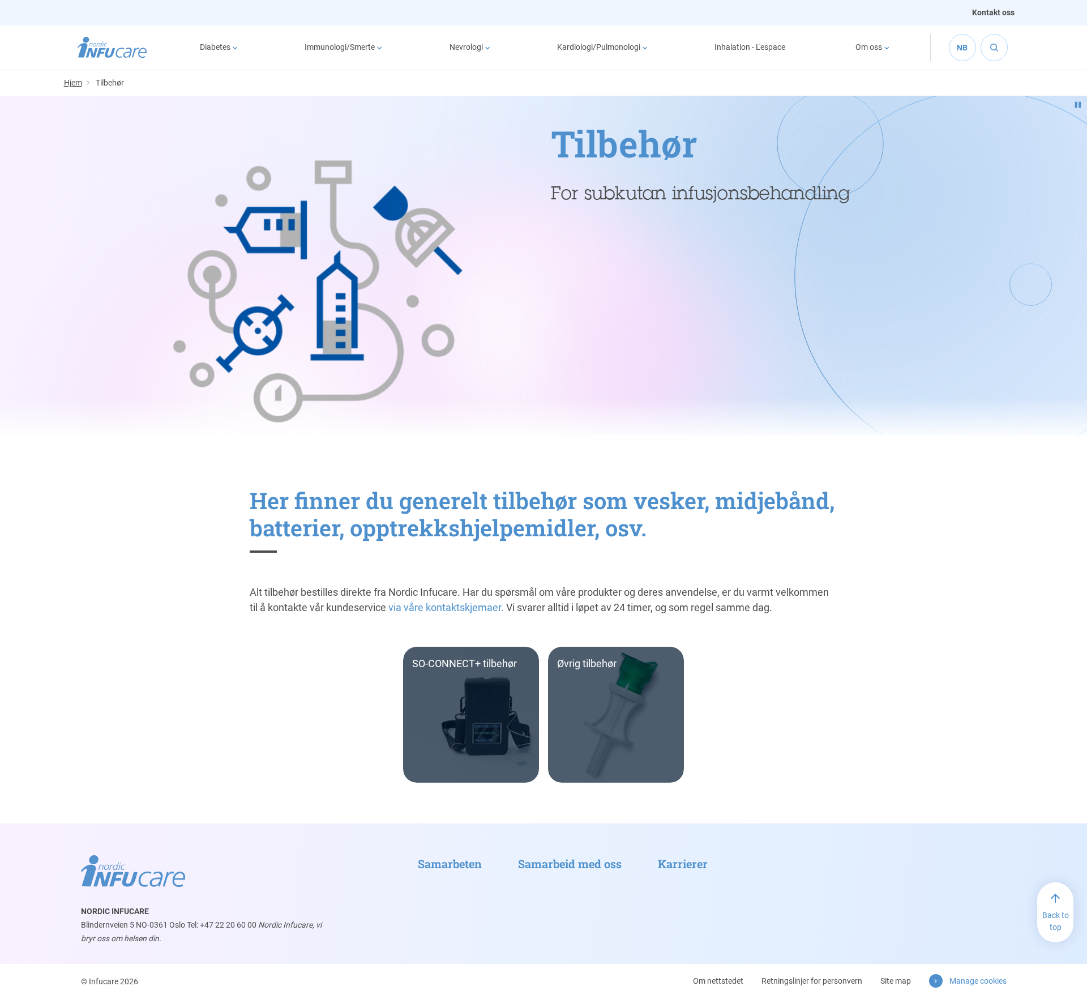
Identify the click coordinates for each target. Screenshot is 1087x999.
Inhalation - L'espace (749, 47)
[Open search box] (994, 47)
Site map (895, 980)
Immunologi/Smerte (340, 47)
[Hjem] (112, 47)
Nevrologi (466, 47)
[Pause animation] (1077, 104)
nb (962, 47)
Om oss (868, 47)
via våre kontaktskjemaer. (446, 607)
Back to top (1055, 921)
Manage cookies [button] (978, 980)
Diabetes (215, 47)
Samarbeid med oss (570, 863)
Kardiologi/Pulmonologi (598, 47)
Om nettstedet (718, 980)
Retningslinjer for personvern (811, 980)
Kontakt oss (993, 12)
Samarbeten (450, 863)
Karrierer (683, 863)
